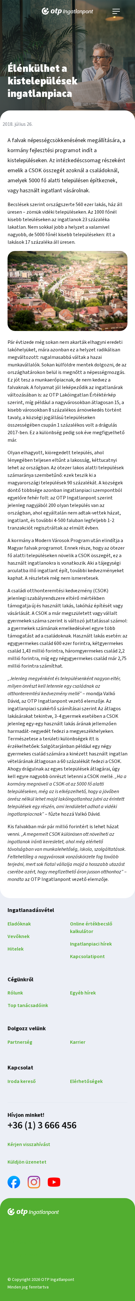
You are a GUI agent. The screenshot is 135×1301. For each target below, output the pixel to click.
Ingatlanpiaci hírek (91, 944)
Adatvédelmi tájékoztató (32, 1242)
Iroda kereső (22, 1081)
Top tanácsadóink (28, 1005)
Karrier (77, 1042)
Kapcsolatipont (87, 956)
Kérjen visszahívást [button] (29, 1144)
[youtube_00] (54, 1183)
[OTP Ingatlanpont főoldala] (67, 11)
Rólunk (15, 992)
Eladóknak (19, 923)
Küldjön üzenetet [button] (27, 1162)
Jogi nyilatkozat (24, 1255)
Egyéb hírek (83, 992)
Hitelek (16, 949)
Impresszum (20, 1230)
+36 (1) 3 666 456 (42, 1125)
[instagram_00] (34, 1183)
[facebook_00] (14, 1183)
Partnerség (20, 1042)
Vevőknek (19, 936)
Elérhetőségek (86, 1081)
